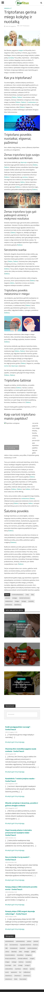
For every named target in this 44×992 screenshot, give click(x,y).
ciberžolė (22, 948)
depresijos (14, 366)
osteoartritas (9, 969)
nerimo (6, 366)
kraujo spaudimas (10, 958)
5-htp (27, 594)
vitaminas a (8, 975)
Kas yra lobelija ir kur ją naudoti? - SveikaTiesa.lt (17, 858)
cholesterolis (13, 948)
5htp (32, 594)
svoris (7, 972)
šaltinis (22, 182)
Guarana (22, 654)
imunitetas (20, 955)
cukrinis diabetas (32, 948)
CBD (6, 948)
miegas (20, 50)
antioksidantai (9, 941)
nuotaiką (11, 58)
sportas (32, 969)
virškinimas (27, 972)
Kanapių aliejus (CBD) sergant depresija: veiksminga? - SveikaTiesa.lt (20, 912)
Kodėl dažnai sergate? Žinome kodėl (22, 625)
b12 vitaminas (14, 944)
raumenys (18, 969)
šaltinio (28, 489)
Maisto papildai (21, 651)
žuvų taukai (23, 979)
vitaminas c (17, 975)
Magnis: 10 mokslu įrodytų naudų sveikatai (22, 683)
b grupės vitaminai (25, 944)
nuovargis (8, 965)
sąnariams (14, 972)
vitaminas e (8, 979)
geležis (33, 951)
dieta (20, 951)
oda (14, 965)
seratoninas (8, 604)
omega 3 (27, 965)
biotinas (35, 944)
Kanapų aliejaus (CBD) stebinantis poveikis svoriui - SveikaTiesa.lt (21, 888)
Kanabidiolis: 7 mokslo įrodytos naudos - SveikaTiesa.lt (20, 779)
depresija (24, 162)
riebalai (25, 969)
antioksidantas (20, 941)
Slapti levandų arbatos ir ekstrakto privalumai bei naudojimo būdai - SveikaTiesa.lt (18, 832)
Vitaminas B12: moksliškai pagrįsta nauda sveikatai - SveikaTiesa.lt (20, 750)
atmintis (7, 598)
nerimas (25, 177)
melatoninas (32, 102)
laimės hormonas (24, 598)
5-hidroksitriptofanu (17, 594)
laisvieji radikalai (23, 958)
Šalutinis (13, 542)
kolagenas (29, 955)
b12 (6, 944)
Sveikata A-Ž (7, 8)
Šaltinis (14, 97)
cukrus (7, 951)
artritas (29, 941)
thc (20, 972)
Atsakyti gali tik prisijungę (14, 742)
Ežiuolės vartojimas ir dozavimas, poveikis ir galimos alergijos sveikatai (21, 804)
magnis (32, 958)
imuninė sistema (10, 955)
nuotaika (31, 601)
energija (14, 598)
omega (20, 965)
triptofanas (17, 604)
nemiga (24, 601)
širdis (15, 979)
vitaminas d (26, 975)
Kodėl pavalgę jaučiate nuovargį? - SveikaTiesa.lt (18, 728)
